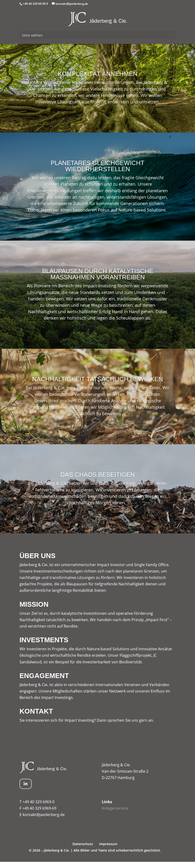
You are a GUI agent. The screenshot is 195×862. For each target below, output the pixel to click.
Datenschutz (83, 844)
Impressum (108, 844)
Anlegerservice (115, 808)
